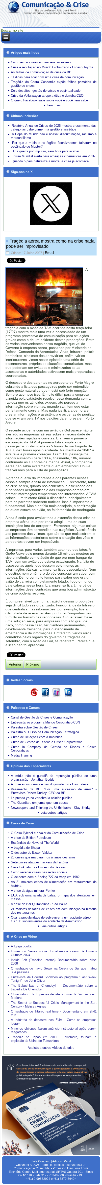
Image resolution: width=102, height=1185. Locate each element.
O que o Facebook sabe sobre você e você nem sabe (49, 100)
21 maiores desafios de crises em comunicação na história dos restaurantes (54, 911)
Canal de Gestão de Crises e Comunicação (42, 717)
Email (49, 253)
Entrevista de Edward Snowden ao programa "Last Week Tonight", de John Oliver (54, 979)
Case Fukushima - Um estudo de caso (38, 867)
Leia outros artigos (54, 812)
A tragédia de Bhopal (26, 847)
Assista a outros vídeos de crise (51, 1048)
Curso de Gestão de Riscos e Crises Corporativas (46, 742)
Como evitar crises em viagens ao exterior (41, 62)
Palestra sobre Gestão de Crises (34, 727)
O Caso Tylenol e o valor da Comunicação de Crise (47, 833)
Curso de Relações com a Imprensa (36, 737)
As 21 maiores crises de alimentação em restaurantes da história (54, 884)
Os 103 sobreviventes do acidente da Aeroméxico (46, 921)
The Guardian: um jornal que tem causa (39, 802)
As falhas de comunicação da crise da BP (41, 72)
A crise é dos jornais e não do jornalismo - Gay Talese (49, 784)
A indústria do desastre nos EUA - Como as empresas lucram (54, 1021)
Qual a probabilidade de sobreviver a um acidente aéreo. (51, 917)
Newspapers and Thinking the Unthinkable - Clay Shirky (51, 807)
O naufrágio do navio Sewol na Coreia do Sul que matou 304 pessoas (54, 970)
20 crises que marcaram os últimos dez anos (43, 857)
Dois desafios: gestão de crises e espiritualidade (45, 90)
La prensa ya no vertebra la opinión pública (41, 798)
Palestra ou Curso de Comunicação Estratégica (45, 732)
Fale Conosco (40, 1161)
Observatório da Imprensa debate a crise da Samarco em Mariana (54, 996)
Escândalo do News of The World (35, 843)
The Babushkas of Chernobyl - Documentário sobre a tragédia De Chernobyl (54, 987)
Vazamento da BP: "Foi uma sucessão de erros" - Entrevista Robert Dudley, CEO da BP (54, 791)
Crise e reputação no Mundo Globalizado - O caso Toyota (52, 67)
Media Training (21, 755)
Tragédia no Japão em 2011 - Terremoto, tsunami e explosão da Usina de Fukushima (54, 1039)
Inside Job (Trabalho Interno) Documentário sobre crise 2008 (54, 962)
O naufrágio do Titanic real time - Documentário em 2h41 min (54, 1013)
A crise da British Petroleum (31, 838)
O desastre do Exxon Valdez (31, 852)
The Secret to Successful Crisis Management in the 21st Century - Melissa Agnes (54, 1004)
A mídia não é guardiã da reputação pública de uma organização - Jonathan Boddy (54, 777)
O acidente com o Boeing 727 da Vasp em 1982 (45, 877)
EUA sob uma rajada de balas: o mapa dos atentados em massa (54, 897)
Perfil (67, 1161)
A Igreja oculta (21, 946)
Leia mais (54, 105)
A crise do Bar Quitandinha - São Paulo (39, 904)
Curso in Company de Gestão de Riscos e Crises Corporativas (54, 749)
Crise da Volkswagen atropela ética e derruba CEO (47, 95)
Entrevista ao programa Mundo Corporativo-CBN (45, 722)
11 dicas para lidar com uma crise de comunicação (47, 77)
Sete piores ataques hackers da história (39, 862)
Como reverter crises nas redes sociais (39, 872)
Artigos (57, 1161)
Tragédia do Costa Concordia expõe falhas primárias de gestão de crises (54, 83)
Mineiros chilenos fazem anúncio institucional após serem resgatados (54, 1030)
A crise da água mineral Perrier (33, 890)
